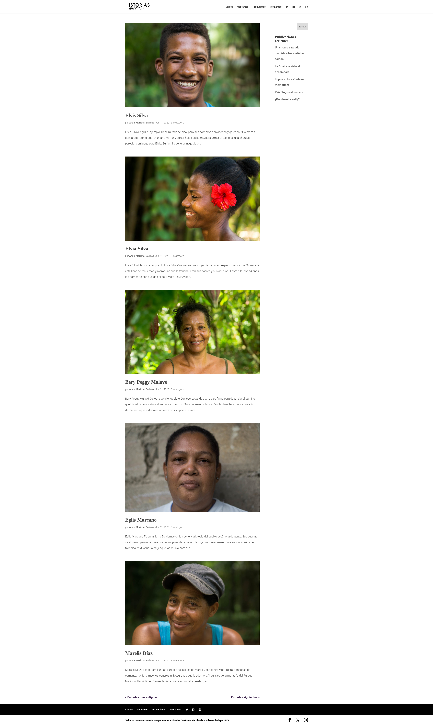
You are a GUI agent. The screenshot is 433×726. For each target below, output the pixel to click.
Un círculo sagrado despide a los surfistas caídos (289, 53)
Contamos (242, 7)
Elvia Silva (136, 248)
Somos (229, 7)
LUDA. (227, 720)
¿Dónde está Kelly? (287, 99)
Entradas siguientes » (245, 697)
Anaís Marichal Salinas (141, 122)
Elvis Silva (136, 115)
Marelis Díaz (139, 653)
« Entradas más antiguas (141, 697)
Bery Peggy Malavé (146, 382)
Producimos (259, 7)
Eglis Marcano (141, 520)
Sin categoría (177, 122)
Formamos (275, 7)
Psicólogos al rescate (289, 92)
